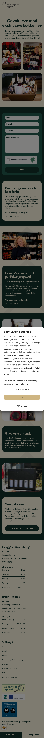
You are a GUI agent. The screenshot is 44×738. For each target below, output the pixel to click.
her (27, 384)
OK (22, 397)
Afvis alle (22, 406)
